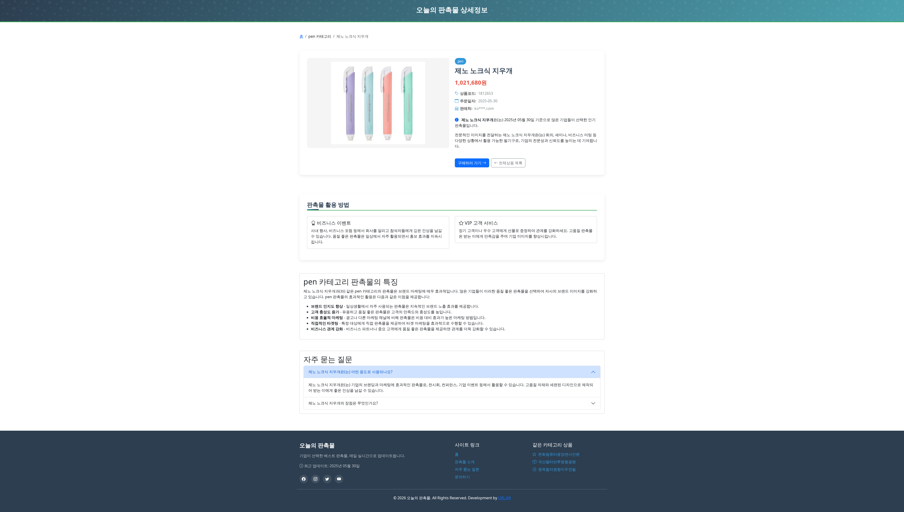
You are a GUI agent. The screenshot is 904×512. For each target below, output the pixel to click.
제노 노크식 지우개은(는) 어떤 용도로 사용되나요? (350, 371)
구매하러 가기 (470, 162)
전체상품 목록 (510, 162)
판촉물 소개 (465, 461)
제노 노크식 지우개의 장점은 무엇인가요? (343, 403)
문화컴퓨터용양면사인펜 (558, 454)
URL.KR (504, 497)
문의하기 (462, 476)
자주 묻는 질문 (467, 469)
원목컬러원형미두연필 (556, 469)
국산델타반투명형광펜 (556, 461)
